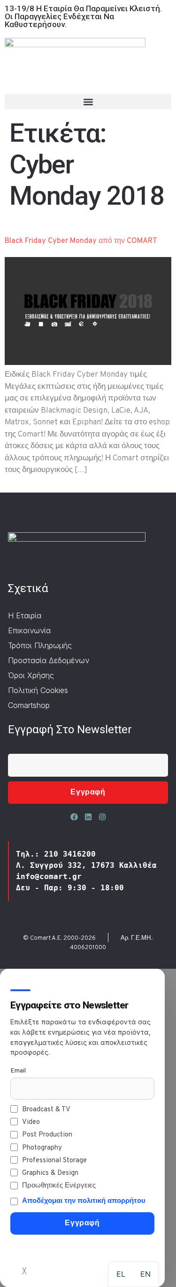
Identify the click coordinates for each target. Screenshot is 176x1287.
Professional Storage (54, 1160)
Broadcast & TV (46, 1109)
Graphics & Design (50, 1173)
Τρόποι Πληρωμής (40, 645)
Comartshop (29, 705)
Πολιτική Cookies (38, 690)
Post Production (47, 1134)
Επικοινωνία (29, 630)
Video (31, 1122)
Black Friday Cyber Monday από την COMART (81, 241)
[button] (88, 101)
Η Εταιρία (24, 615)
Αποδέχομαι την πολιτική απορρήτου (83, 1201)
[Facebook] (74, 817)
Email (18, 1071)
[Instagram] (102, 817)
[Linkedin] (88, 817)
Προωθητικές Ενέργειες (59, 1185)
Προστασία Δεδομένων (48, 660)
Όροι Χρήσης (31, 675)
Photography (42, 1148)
